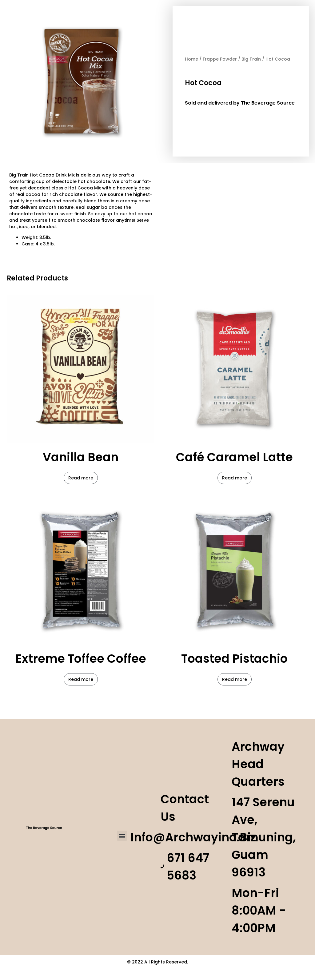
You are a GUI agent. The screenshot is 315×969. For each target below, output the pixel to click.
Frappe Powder (220, 59)
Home (191, 59)
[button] (122, 836)
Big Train (251, 59)
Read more (80, 478)
